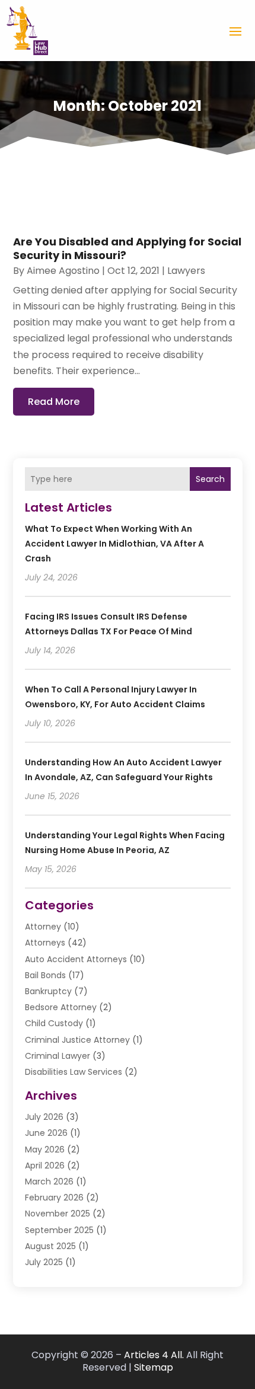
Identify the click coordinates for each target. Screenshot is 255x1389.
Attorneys (45, 943)
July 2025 (44, 1262)
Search (210, 479)
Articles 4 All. (154, 1355)
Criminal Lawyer (57, 1056)
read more (53, 401)
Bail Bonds (45, 975)
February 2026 (54, 1197)
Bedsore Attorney (61, 1007)
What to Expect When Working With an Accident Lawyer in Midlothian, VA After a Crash (114, 543)
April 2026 (45, 1165)
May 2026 (45, 1149)
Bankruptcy (48, 991)
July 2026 (44, 1117)
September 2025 (59, 1230)
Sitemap (153, 1367)
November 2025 (57, 1213)
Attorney (43, 927)
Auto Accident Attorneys (76, 959)
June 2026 (46, 1133)
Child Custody (54, 1023)
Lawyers (186, 270)
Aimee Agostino (63, 270)
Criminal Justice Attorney (77, 1040)
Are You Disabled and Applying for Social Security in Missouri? (127, 248)
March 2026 (49, 1181)
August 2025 (50, 1246)
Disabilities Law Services (73, 1072)
